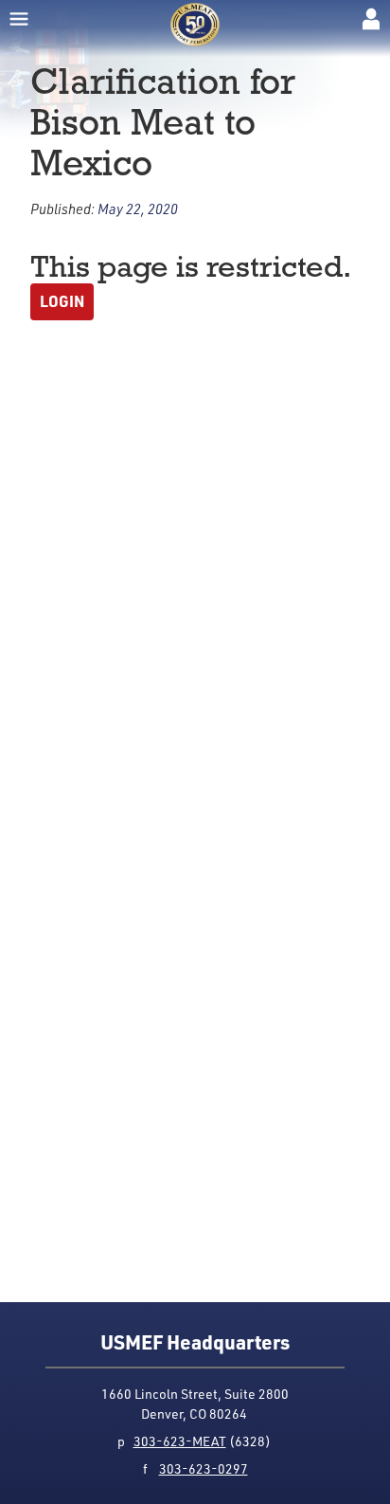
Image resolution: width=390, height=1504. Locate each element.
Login (62, 301)
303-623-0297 (203, 1468)
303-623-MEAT (179, 1441)
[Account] (371, 19)
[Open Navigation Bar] (19, 19)
